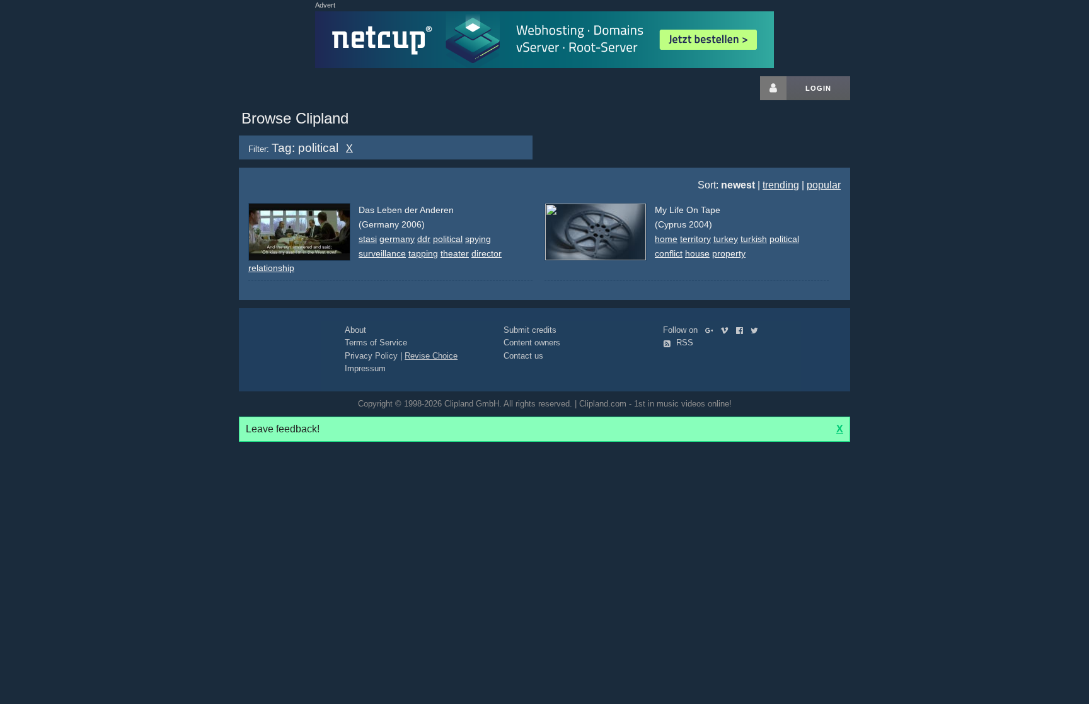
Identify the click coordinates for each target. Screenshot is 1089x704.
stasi (368, 239)
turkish (753, 239)
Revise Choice (431, 356)
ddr (423, 239)
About (355, 330)
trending (781, 185)
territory (695, 239)
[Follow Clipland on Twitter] (757, 330)
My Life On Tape (687, 210)
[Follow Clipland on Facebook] (742, 330)
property (729, 253)
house (697, 253)
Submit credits (530, 330)
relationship (271, 268)
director (486, 253)
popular (824, 185)
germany (397, 239)
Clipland (305, 88)
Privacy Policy (371, 356)
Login (818, 88)
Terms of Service (376, 342)
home (666, 239)
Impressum (365, 368)
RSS (683, 342)
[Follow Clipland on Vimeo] (727, 330)
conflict (669, 253)
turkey (725, 239)
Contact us (523, 356)
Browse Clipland (295, 118)
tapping (423, 253)
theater (455, 253)
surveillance (382, 253)
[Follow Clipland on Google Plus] (711, 330)
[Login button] (773, 88)
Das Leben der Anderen (406, 210)
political (448, 239)
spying (478, 239)
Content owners (532, 342)
